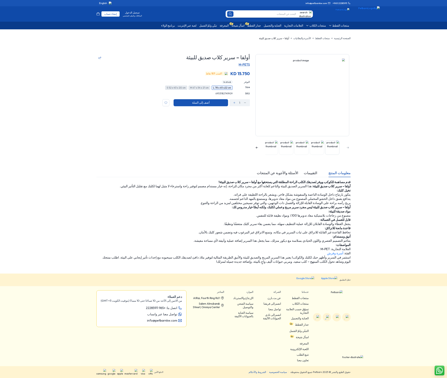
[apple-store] (326, 279)
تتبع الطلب (303, 354)
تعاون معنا (303, 360)
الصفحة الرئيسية (342, 38)
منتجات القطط (322, 38)
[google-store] (302, 279)
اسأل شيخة (302, 337)
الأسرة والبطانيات (302, 38)
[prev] (348, 147)
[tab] (339, 173)
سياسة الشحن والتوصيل (245, 305)
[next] (257, 147)
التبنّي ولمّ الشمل (299, 331)
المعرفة (304, 343)
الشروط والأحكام (257, 372)
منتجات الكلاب (300, 303)
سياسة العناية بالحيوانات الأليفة (244, 314)
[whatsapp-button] (439, 370)
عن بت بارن (274, 298)
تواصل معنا (274, 309)
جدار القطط (302, 324)
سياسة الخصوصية (278, 372)
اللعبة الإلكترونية (299, 349)
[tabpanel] (223, 222)
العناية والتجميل (300, 318)
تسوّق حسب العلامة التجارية (297, 310)
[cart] (98, 14)
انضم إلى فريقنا (272, 303)
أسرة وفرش (335, 253)
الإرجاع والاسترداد (243, 298)
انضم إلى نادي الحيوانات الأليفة (272, 316)
